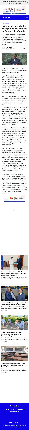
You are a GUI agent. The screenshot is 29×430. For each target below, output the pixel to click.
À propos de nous (21, 409)
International (5, 23)
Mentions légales (14, 411)
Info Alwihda (9, 47)
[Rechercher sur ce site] (25, 17)
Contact (13, 409)
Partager (23, 48)
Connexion (6, 409)
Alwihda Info (5, 17)
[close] (27, 2)
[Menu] (27, 17)
